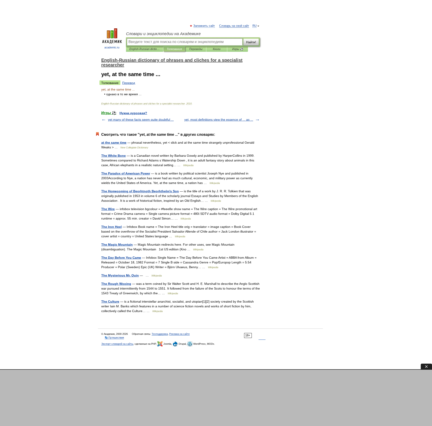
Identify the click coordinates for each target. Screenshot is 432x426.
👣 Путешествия (114, 337)
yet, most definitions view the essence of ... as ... (218, 119)
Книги (216, 49)
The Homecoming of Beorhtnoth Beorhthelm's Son (140, 191)
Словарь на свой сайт (234, 25)
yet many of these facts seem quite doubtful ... (141, 119)
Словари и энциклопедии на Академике (163, 34)
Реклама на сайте (179, 334)
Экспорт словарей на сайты (117, 343)
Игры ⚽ (237, 49)
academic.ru (111, 47)
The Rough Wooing (116, 284)
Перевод (128, 83)
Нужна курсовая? (133, 113)
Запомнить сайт (204, 25)
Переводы (195, 49)
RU (254, 25)
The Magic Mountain (117, 244)
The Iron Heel (111, 227)
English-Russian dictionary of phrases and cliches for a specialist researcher (144, 49)
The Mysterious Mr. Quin (120, 275)
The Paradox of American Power (125, 173)
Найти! (251, 42)
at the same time (113, 142)
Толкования (174, 49)
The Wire (108, 209)
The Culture (110, 301)
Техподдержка (160, 334)
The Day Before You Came (121, 257)
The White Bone (113, 155)
